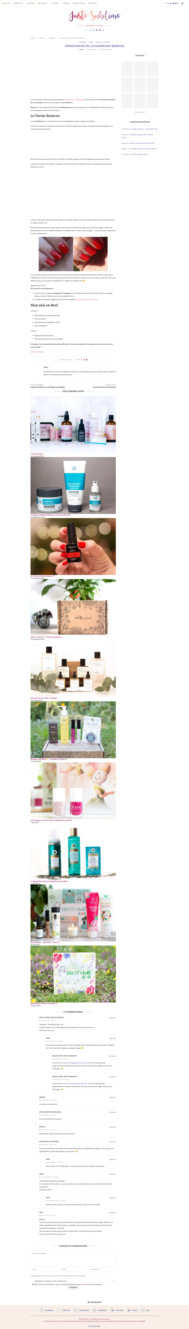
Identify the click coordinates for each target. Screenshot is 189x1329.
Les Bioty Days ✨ (38, 454)
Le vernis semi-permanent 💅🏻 (43, 576)
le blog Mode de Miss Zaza (50, 1112)
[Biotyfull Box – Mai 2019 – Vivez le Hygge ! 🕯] (73, 912)
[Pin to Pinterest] (84, 360)
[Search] (186, 3)
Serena (42, 1097)
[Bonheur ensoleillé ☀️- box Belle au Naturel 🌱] (73, 729)
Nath (81, 49)
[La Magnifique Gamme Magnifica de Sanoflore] (73, 851)
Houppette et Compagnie (74, 100)
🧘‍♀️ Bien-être (18, 3)
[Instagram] (168, 3)
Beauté (42, 38)
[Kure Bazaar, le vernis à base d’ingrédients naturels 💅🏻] (73, 790)
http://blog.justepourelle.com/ (77, 1063)
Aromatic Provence (91, 299)
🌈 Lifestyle (42, 3)
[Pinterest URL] (127, 69)
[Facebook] (85, 30)
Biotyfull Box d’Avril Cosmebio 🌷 (44, 1003)
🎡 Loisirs (55, 3)
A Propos (66, 3)
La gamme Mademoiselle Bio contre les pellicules (50, 515)
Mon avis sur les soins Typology (44, 698)
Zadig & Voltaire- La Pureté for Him (145, 129)
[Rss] (178, 3)
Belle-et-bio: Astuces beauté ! (51, 1017)
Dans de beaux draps (140, 154)
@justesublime (140, 112)
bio (32, 352)
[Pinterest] (170, 3)
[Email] (176, 3)
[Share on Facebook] (81, 360)
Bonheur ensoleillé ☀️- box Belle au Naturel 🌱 (49, 759)
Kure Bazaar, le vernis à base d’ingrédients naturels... (52, 820)
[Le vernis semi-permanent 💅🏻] (73, 546)
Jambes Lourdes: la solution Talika (142, 143)
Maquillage (51, 38)
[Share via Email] (86, 360)
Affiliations (92, 3)
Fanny (123, 143)
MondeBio (80, 299)
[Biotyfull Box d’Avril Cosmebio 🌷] (73, 974)
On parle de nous (79, 3)
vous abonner (85, 1284)
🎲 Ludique (31, 3)
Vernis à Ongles (38, 352)
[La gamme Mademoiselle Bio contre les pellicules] (73, 485)
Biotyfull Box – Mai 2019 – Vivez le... (45, 942)
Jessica (42, 1127)
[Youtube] (173, 3)
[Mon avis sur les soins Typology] (73, 668)
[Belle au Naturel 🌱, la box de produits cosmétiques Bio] (73, 607)
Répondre (112, 1017)
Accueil (33, 38)
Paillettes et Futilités (49, 1141)
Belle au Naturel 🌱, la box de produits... (47, 637)
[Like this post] (79, 360)
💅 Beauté (5, 3)
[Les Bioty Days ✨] (73, 424)
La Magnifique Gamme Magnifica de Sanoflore (49, 881)
